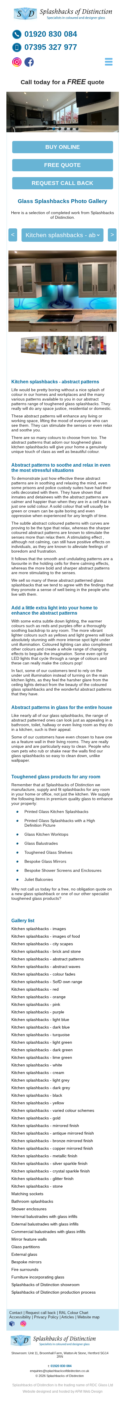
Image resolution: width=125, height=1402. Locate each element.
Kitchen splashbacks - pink (35, 1004)
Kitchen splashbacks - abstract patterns (47, 959)
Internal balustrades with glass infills (44, 1216)
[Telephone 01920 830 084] (17, 37)
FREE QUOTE (62, 165)
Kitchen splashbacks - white (36, 1065)
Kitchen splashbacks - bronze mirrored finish (52, 1140)
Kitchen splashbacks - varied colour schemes (52, 1110)
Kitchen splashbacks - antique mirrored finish (52, 1133)
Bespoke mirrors (26, 1262)
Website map (88, 1317)
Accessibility (20, 1317)
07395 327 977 (50, 47)
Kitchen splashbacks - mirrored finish (45, 1125)
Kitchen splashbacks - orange (38, 996)
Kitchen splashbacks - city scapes (42, 943)
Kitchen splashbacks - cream (37, 1072)
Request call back (41, 1313)
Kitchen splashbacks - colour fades (43, 974)
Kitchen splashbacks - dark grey (40, 1087)
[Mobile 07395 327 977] (17, 50)
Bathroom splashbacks (32, 1201)
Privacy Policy (46, 1317)
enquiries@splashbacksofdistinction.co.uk (59, 1371)
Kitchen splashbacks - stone (37, 1186)
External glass (24, 1254)
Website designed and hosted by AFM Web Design (63, 1391)
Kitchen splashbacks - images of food (45, 936)
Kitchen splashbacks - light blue (40, 1019)
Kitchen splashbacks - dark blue (40, 1027)
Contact (15, 1313)
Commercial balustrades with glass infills (48, 1231)
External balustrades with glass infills (44, 1224)
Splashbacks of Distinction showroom (45, 1284)
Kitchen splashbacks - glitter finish (42, 1178)
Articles (67, 1317)
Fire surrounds (24, 1269)
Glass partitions (25, 1246)
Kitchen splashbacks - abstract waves (45, 966)
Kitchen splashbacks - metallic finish (44, 1156)
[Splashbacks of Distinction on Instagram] (17, 65)
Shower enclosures (29, 1209)
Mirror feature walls (29, 1239)
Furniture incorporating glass (37, 1277)
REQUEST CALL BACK (62, 183)
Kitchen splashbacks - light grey (40, 1080)
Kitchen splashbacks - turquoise (40, 1034)
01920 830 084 (50, 34)
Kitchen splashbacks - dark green (42, 1049)
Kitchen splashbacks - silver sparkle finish (49, 1163)
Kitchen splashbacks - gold (35, 1118)
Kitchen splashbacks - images (38, 928)
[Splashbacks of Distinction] (62, 20)
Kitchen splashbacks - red (35, 989)
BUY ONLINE (62, 147)
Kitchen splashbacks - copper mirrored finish (52, 1148)
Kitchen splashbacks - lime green (41, 1057)
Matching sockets (27, 1193)
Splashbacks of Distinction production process (53, 1292)
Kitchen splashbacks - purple (37, 1012)
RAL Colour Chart (73, 1313)
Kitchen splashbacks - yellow (37, 1103)
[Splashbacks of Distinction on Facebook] (29, 65)
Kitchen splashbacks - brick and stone (46, 951)
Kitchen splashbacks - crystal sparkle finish (50, 1171)
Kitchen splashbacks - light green (41, 1042)
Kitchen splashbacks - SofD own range (46, 981)
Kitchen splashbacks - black (36, 1095)
